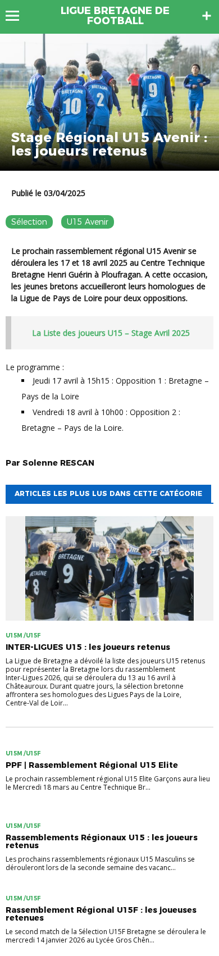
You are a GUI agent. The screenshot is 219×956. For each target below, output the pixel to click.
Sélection (29, 222)
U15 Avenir (87, 222)
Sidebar (206, 15)
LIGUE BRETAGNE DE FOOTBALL (115, 15)
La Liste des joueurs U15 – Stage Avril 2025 (111, 332)
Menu (18, 15)
